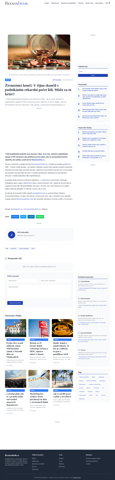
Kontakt (61, 458)
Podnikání (13, 248)
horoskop (96, 388)
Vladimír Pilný (77, 477)
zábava (103, 395)
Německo (82, 399)
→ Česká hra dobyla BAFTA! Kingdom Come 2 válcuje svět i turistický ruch (92, 289)
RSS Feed (62, 466)
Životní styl (89, 3)
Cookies (88, 464)
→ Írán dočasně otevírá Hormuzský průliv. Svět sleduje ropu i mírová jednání (91, 323)
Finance (80, 3)
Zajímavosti (55, 3)
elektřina (26, 183)
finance (81, 380)
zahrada (90, 391)
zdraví (91, 395)
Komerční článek (91, 380)
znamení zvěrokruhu (95, 384)
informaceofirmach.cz (32, 209)
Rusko (93, 377)
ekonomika (82, 384)
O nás (60, 461)
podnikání (101, 377)
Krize (33, 248)
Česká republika (24, 248)
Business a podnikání (68, 3)
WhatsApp (40, 216)
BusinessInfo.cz (38, 160)
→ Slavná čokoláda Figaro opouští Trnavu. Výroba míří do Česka (92, 306)
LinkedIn (31, 216)
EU (103, 388)
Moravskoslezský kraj (24, 199)
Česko (47, 3)
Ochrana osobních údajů (93, 458)
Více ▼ (107, 3)
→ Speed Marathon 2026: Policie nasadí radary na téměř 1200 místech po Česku (92, 357)
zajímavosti (82, 395)
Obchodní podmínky (92, 461)
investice (81, 391)
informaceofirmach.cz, (39, 164)
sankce (88, 388)
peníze (81, 388)
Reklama (61, 464)
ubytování (45, 180)
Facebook (15, 216)
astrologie (102, 380)
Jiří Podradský (56, 80)
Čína (97, 395)
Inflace (97, 391)
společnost (66, 164)
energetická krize (39, 193)
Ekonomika (99, 3)
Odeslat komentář (15, 303)
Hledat (93, 75)
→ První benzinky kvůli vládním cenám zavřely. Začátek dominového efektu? (92, 340)
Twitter (23, 216)
